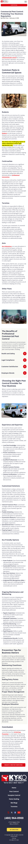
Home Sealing (14, 799)
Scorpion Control (14, 795)
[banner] (4, 1)
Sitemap (14, 838)
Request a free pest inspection (13, 765)
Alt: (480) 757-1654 (14, 840)
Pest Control (14, 791)
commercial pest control (9, 57)
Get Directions (14, 829)
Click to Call (14, 5)
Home (14, 788)
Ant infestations (7, 246)
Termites (14, 806)
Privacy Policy (14, 836)
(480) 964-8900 (14, 818)
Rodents (4, 133)
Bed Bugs (14, 803)
